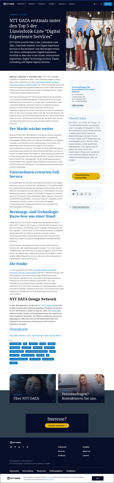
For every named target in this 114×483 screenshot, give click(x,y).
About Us (86, 451)
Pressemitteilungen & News (19, 359)
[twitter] (85, 194)
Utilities (52, 351)
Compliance (71, 471)
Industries (62, 447)
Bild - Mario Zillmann (18, 335)
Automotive (33, 344)
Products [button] (41, 4)
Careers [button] (71, 4)
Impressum (14, 471)
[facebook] (77, 194)
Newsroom (41, 471)
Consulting (40, 355)
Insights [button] (51, 4)
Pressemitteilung (15, 344)
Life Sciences (26, 347)
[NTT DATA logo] (7, 4)
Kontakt (108, 4)
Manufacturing (15, 347)
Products (61, 455)
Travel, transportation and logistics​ (36, 351)
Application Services (28, 355)
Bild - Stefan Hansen (35, 335)
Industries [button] (20, 4)
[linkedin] (81, 194)
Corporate (14, 363)
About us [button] (62, 4)
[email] (73, 194)
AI (47, 355)
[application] (57, 478)
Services (61, 451)
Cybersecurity (14, 355)
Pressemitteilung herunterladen (82, 176)
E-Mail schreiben (78, 105)
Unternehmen (27, 471)
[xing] (27, 447)
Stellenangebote (56, 471)
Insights (86, 447)
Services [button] (31, 4)
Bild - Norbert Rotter (53, 335)
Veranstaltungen (48, 359)
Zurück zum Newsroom (81, 207)
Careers (86, 455)
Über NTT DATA (35, 359)
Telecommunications (17, 351)
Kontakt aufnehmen (56, 425)
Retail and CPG (49, 347)
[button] (101, 3)
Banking (42, 344)
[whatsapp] (89, 194)
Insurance (51, 344)
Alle (25, 344)
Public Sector (37, 347)
